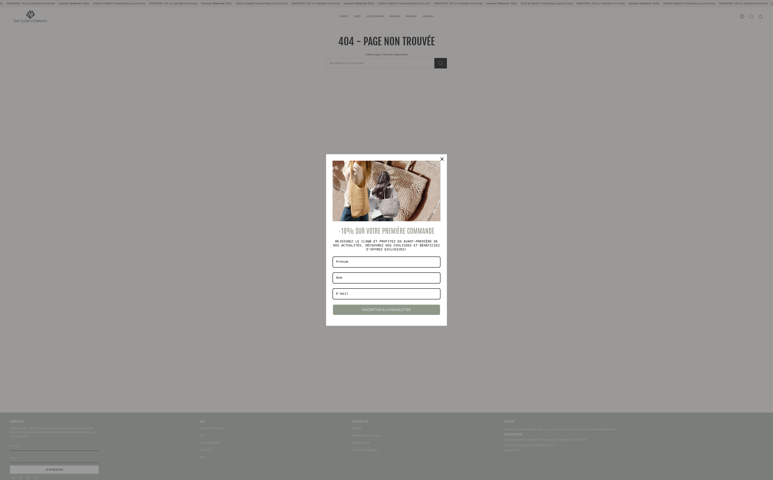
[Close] (442, 159)
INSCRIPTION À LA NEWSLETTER (386, 310)
